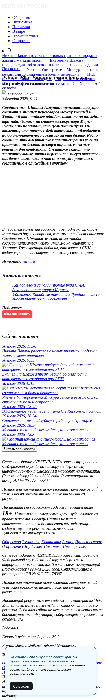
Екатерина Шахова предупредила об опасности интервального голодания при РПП (50, 65)
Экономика (31, 542)
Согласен (21, 686)
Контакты (51, 542)
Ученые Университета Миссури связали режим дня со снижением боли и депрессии (49, 71)
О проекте (11, 546)
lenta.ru (28, 261)
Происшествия (88, 542)
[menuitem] (58, 17)
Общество (11, 542)
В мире (68, 542)
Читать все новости (19, 449)
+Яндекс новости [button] (17, 314)
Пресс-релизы (75, 546)
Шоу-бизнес (32, 546)
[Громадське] (53, 6)
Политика (53, 546)
